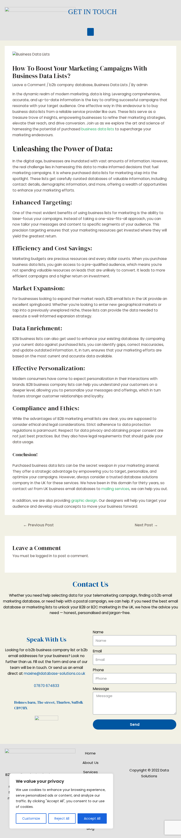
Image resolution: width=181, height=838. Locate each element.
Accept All (92, 818)
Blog (90, 828)
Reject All (61, 818)
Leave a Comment (29, 84)
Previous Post (38, 525)
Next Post (146, 525)
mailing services (115, 488)
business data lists (97, 129)
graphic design (84, 500)
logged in (44, 555)
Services (90, 772)
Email (97, 651)
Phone (98, 669)
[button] (90, 32)
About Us (90, 762)
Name (98, 632)
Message (101, 688)
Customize (31, 818)
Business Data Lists (111, 84)
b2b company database (71, 84)
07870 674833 (46, 685)
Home (90, 753)
